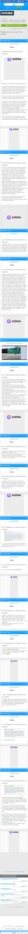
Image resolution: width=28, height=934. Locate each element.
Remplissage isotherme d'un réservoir (9, 878)
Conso (13, 926)
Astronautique (4, 21)
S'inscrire (21, 1)
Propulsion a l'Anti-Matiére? (18, 871)
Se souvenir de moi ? (11, 7)
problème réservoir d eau (7, 899)
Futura (5, 926)
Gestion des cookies (20, 926)
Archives (9, 926)
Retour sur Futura (7, 1)
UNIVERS (23, 20)
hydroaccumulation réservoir (7, 893)
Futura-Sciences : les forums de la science (10, 20)
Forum (5, 18)
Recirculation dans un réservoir (8, 883)
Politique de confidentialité (10, 928)
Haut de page (20, 928)
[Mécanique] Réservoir (6, 888)
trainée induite (7, 871)
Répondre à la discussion (14, 25)
